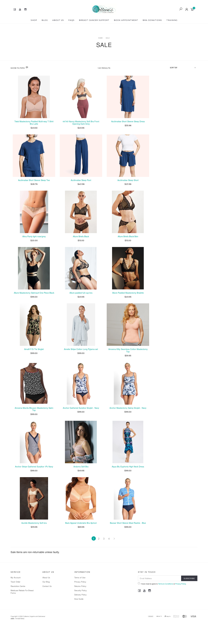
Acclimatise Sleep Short (128, 180)
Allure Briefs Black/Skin (128, 236)
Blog (45, 20)
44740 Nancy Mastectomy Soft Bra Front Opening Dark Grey (81, 122)
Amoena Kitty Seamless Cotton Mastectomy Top (128, 350)
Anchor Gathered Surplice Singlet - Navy (81, 407)
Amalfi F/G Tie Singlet (34, 349)
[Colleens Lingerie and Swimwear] (104, 9)
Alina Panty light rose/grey (34, 236)
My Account (16, 577)
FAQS (71, 20)
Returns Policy (80, 586)
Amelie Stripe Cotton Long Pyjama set (81, 349)
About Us (58, 20)
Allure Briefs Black (81, 236)
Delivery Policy (80, 594)
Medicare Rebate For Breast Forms (22, 591)
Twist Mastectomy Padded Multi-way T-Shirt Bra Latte (33, 122)
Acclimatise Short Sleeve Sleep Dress (128, 121)
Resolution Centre (18, 586)
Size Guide (78, 599)
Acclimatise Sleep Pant (81, 180)
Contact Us (47, 586)
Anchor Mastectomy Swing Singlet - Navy (128, 407)
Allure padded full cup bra (80, 292)
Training (171, 20)
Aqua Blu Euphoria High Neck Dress (128, 466)
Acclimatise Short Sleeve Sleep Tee (34, 180)
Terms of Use (79, 577)
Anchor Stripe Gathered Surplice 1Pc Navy (34, 466)
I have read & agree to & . (163, 584)
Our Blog (46, 581)
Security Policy (80, 590)
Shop (34, 20)
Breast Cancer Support (94, 20)
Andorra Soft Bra (80, 466)
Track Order (15, 581)
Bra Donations (152, 20)
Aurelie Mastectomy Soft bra (34, 522)
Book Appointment (126, 20)
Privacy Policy (80, 581)
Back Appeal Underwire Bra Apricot (81, 522)
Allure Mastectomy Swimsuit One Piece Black (34, 292)
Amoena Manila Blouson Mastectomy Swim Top (34, 409)
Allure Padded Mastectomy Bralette (128, 292)
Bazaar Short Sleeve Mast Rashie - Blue (128, 522)
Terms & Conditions (165, 584)
